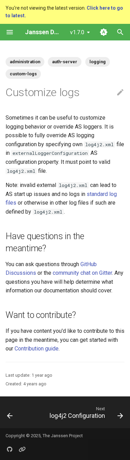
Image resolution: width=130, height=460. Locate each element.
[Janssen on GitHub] (9, 448)
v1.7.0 (77, 32)
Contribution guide (37, 348)
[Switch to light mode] (104, 32)
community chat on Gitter (82, 273)
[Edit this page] (120, 92)
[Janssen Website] (22, 448)
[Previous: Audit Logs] (9, 412)
